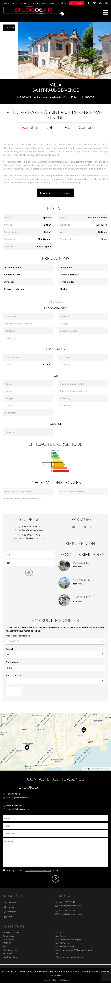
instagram (100, 3)
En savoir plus (49, 979)
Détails (51, 127)
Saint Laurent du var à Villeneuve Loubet (74, 950)
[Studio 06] (34, 15)
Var (57, 953)
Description (28, 127)
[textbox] (30, 554)
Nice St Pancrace (63, 943)
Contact (86, 127)
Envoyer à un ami (73, 527)
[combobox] (29, 554)
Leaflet (85, 769)
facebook (88, 3)
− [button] (4, 721)
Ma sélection (60, 3)
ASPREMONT (9, 939)
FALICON (7, 943)
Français (6, 3)
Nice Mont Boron (10, 957)
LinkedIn (91, 527)
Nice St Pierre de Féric (65, 946)
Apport (9, 648)
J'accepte (64, 979)
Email (106, 3)
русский (51, 3)
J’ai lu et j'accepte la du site (31, 870)
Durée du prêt (12, 662)
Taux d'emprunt (13, 675)
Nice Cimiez (8, 953)
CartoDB (107, 769)
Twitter (85, 527)
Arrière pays (8, 936)
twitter (94, 3)
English (15, 3)
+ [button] (4, 717)
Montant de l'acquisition (18, 635)
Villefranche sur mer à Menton (69, 957)
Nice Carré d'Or (10, 950)
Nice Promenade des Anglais (68, 939)
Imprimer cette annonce (55, 193)
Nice (5, 946)
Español (23, 3)
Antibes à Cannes (11, 932)
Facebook (79, 527)
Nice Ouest (61, 936)
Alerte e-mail (76, 3)
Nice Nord (60, 932)
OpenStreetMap (97, 769)
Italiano (31, 3)
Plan (69, 127)
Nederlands (41, 3)
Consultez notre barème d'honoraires (22, 498)
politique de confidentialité (38, 870)
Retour (10, 27)
